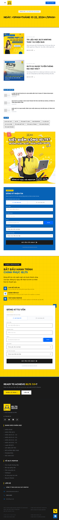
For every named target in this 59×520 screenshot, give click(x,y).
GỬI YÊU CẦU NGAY (30, 242)
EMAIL (7, 219)
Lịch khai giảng (8, 124)
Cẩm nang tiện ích (10, 470)
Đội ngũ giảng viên (10, 467)
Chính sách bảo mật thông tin (38, 507)
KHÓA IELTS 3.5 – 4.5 (11, 434)
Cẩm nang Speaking (44, 124)
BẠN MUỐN (8, 226)
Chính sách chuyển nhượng (38, 516)
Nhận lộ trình (50, 2)
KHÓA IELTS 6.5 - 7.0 (11, 442)
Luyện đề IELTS (9, 445)
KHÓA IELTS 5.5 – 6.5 (11, 440)
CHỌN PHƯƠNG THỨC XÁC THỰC (13, 199)
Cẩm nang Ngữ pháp (19, 124)
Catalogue (8, 472)
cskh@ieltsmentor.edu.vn (12, 491)
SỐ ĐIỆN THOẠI (9, 213)
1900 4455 (9, 495)
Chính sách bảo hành (9, 516)
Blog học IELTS (8, 121)
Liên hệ (26, 392)
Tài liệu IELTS (45, 121)
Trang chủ (22, 11)
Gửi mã (48, 222)
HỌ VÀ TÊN (8, 206)
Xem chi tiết (31, 50)
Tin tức (16, 121)
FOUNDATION (9, 453)
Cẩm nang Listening (32, 124)
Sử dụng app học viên (11, 475)
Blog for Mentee (9, 478)
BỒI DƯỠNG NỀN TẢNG (12, 450)
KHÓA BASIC (8, 429)
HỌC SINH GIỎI (9, 455)
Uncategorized (36, 121)
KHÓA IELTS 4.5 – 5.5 (11, 437)
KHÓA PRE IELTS (10, 432)
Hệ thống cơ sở (10, 499)
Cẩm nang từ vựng (25, 121)
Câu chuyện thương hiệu (12, 465)
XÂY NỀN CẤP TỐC (10, 447)
